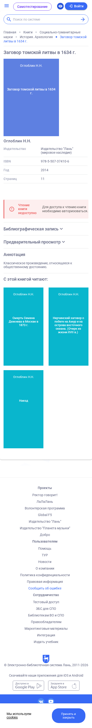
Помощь (44, 548)
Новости (44, 562)
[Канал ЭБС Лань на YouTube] (51, 701)
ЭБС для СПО (46, 609)
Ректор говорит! (45, 495)
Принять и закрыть (68, 715)
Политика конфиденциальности (45, 575)
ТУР (45, 555)
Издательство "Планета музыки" (45, 528)
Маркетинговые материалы (46, 628)
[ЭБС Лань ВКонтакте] (41, 701)
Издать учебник (46, 642)
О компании (45, 568)
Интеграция (46, 635)
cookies (12, 717)
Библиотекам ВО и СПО (46, 615)
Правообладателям (46, 622)
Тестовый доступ (46, 602)
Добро (45, 535)
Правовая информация (45, 582)
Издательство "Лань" (45, 521)
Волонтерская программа (45, 508)
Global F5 (45, 515)
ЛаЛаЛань (45, 501)
